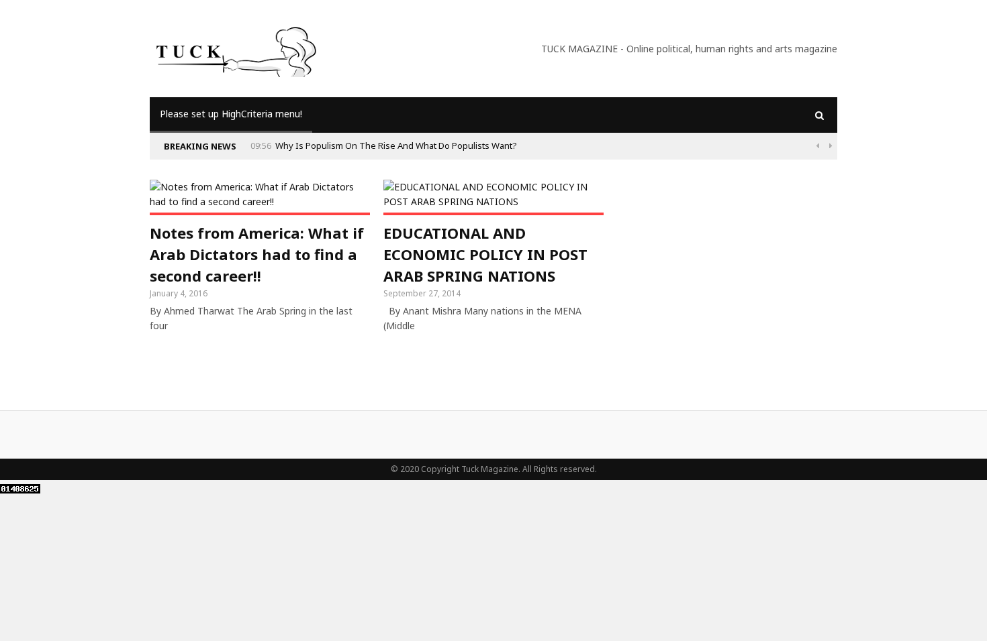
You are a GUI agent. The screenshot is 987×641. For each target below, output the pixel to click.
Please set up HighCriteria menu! (231, 113)
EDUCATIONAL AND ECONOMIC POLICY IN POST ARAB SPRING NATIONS (485, 254)
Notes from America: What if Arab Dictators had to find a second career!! (257, 254)
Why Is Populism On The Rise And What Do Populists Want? (396, 145)
